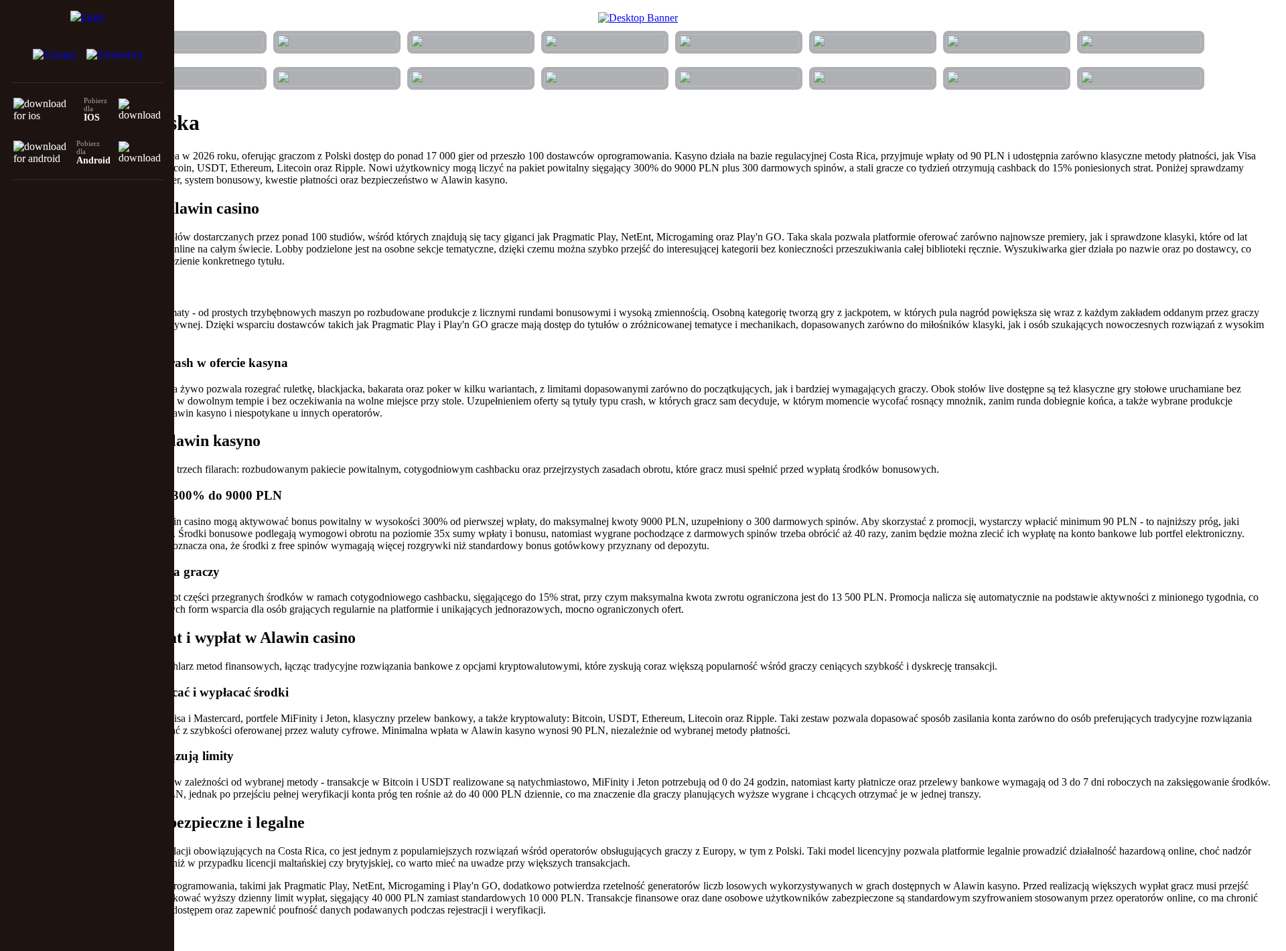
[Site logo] (87, 24)
